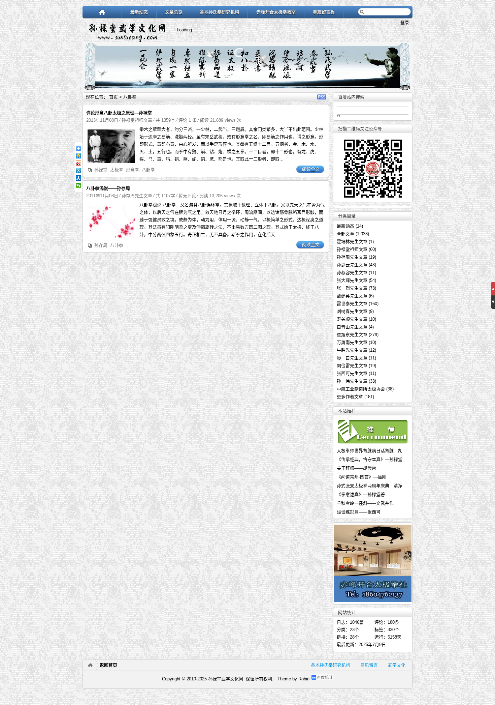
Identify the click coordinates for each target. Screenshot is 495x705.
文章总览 (174, 11)
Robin (303, 678)
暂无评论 (187, 195)
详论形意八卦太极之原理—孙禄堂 (119, 112)
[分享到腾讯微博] (78, 170)
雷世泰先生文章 (352, 303)
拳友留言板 (324, 11)
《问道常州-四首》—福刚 (361, 476)
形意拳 (132, 169)
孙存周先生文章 (137, 195)
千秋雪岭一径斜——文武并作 (365, 503)
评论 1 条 (187, 120)
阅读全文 (311, 169)
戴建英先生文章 (352, 295)
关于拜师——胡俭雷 (356, 468)
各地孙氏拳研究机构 (219, 11)
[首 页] (102, 12)
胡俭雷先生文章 (352, 365)
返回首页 (108, 665)
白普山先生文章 (352, 326)
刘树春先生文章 (352, 311)
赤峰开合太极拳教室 (276, 11)
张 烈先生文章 (352, 288)
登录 (404, 22)
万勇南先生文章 (352, 342)
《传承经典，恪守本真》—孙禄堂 (369, 459)
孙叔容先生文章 (352, 272)
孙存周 (100, 245)
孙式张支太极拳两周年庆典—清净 (369, 485)
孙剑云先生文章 (352, 264)
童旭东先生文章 (352, 334)
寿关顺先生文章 (352, 319)
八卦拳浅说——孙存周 (108, 188)
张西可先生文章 (352, 373)
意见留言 (369, 665)
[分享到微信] (78, 185)
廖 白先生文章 (352, 357)
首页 (113, 96)
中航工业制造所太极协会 (361, 388)
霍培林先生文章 (352, 241)
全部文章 (345, 233)
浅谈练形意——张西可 (359, 512)
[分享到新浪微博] (78, 163)
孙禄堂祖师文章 (137, 120)
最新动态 (139, 11)
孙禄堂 (100, 169)
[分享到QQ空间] (78, 155)
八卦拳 (148, 169)
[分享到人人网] (78, 178)
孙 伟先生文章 (352, 381)
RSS (321, 96)
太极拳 (116, 169)
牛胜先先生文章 (352, 350)
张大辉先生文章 (352, 280)
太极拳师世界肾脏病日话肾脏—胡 (369, 450)
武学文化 (396, 665)
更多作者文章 (350, 396)
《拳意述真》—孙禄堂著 (361, 494)
